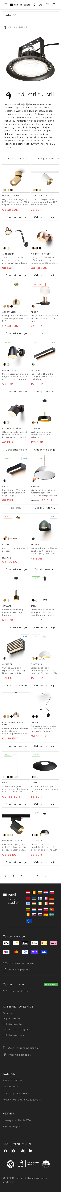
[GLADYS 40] (45, 647)
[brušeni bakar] (8, 306)
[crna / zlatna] (36, 658)
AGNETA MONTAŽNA (41, 254)
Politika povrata (12, 1024)
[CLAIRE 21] (16, 647)
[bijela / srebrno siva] (8, 538)
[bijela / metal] (36, 777)
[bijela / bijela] (40, 658)
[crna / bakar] (4, 248)
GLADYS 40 (36, 664)
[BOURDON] (45, 527)
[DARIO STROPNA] (16, 178)
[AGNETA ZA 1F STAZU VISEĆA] (16, 705)
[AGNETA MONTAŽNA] (45, 237)
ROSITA (6, 544)
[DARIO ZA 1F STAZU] (45, 178)
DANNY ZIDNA (9, 370)
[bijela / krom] (36, 422)
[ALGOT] (45, 295)
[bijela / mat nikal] (8, 248)
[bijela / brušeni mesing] (8, 190)
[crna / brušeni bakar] (33, 306)
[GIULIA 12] (16, 589)
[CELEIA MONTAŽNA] (16, 411)
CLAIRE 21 (7, 664)
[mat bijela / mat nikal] (8, 422)
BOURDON (36, 544)
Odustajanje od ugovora (17, 1029)
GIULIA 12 (6, 606)
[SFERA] (45, 589)
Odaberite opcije (16, 217)
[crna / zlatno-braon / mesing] (33, 422)
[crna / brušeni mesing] (11, 190)
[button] (6, 4)
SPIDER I (35, 722)
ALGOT (34, 312)
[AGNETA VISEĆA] (16, 295)
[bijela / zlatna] (33, 658)
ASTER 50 (35, 370)
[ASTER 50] (45, 353)
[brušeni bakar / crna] (33, 248)
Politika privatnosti (14, 1035)
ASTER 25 (6, 486)
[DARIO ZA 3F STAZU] (16, 824)
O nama (8, 1013)
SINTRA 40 (36, 486)
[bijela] (36, 600)
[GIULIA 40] (45, 411)
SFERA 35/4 (36, 783)
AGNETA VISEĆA (10, 312)
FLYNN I (5, 783)
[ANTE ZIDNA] (16, 237)
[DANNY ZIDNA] (16, 353)
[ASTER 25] (16, 469)
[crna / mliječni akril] (33, 364)
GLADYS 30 (36, 841)
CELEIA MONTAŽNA (11, 428)
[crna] (40, 248)
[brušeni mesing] (4, 190)
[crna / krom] (36, 716)
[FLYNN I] (16, 765)
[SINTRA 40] (45, 469)
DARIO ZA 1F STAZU (40, 195)
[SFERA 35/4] (45, 765)
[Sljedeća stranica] (45, 876)
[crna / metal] (33, 777)
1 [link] (5, 876)
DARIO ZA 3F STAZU (12, 841)
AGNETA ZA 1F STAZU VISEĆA (12, 723)
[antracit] (33, 538)
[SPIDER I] (45, 705)
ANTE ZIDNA (8, 254)
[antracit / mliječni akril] (4, 658)
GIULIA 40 (36, 428)
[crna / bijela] (33, 835)
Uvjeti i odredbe (12, 1018)
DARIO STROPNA (10, 195)
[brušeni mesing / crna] (36, 248)
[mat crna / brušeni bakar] (4, 422)
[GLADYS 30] (45, 824)
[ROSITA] (16, 527)
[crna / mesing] (4, 364)
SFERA (34, 606)
